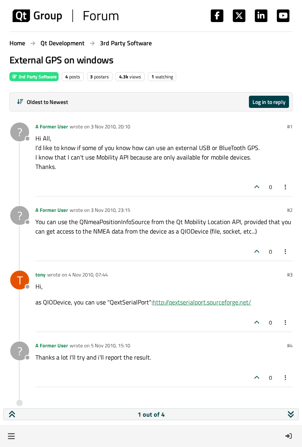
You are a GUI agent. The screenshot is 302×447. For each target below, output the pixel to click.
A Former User (51, 126)
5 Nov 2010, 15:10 (110, 345)
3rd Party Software (37, 76)
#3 (290, 274)
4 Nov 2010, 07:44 (88, 274)
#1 (290, 126)
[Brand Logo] (65, 15)
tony (40, 274)
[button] (11, 436)
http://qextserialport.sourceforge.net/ (202, 302)
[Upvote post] (257, 187)
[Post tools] (286, 187)
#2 (290, 210)
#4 (290, 345)
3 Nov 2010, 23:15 (110, 210)
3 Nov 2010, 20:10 (110, 126)
